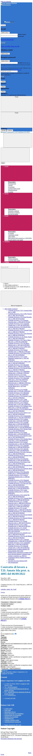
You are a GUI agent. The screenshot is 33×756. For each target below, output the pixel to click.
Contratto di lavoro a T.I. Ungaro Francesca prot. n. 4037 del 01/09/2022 (19, 522)
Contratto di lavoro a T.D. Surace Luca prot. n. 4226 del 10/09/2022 (19, 413)
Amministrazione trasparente (12, 722)
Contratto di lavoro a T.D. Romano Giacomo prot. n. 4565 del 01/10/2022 (19, 321)
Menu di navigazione (16, 305)
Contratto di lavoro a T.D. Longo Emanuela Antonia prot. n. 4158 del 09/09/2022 (18, 491)
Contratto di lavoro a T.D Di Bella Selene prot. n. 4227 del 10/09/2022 (20, 410)
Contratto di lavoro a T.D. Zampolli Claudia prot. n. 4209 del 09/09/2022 (18, 446)
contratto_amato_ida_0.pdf (8, 589)
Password (21, 36)
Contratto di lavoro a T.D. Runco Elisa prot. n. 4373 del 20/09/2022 (19, 354)
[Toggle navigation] (15, 155)
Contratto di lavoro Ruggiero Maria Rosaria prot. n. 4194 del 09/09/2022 (18, 487)
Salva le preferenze (15, 668)
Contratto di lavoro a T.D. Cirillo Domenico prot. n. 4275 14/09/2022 (18, 400)
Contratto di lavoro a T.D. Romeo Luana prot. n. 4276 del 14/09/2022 (20, 397)
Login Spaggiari (17, 69)
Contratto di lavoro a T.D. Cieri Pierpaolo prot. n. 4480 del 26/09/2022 (20, 334)
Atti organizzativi (13, 562)
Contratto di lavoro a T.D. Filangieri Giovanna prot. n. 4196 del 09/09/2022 (19, 481)
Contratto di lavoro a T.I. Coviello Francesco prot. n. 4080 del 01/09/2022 (19, 502)
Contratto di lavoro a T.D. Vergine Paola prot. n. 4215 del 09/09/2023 (19, 429)
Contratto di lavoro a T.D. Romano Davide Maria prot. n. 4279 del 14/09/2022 (18, 386)
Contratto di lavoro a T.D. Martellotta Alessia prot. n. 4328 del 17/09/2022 (19, 372)
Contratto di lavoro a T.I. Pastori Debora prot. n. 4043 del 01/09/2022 (19, 512)
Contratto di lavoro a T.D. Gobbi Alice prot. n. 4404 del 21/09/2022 (19, 347)
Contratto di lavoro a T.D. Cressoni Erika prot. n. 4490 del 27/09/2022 (20, 331)
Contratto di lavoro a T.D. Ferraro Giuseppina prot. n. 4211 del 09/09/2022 (19, 443)
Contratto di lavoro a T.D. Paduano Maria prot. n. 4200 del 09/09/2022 (20, 469)
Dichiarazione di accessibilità (12, 715)
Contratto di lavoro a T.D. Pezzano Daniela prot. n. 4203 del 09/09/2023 (18, 459)
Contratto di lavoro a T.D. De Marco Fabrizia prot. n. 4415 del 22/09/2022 (19, 344)
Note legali (7, 710)
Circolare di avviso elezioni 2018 (17, 561)
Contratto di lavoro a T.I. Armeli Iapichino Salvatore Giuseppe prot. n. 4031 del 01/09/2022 (19, 529)
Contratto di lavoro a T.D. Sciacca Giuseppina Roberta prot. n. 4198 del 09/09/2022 (19, 476)
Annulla (3, 130)
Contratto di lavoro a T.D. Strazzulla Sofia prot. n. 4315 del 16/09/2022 (18, 378)
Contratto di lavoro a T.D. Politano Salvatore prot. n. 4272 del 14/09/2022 (19, 403)
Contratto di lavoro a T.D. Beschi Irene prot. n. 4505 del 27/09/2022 (19, 327)
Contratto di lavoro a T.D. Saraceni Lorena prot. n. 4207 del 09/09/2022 (18, 449)
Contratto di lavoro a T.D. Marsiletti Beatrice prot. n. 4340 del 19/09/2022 (19, 365)
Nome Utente (22, 34)
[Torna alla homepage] (16, 132)
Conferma (9, 130)
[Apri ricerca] (17, 140)
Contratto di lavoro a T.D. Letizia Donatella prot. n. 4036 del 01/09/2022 (19, 525)
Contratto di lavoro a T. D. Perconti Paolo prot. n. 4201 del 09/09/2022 (20, 466)
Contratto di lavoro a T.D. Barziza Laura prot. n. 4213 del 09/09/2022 (20, 436)
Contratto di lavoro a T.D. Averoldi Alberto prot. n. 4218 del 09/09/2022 (18, 423)
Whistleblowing (9, 718)
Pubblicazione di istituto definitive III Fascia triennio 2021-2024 (18, 550)
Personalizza (4, 602)
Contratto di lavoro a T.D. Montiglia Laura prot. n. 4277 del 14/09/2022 (18, 393)
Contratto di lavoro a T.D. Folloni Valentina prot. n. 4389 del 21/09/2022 (19, 350)
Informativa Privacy (10, 712)
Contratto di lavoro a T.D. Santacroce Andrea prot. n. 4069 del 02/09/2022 (19, 505)
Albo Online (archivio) (11, 285)
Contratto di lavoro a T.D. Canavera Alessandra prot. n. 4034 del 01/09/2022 (19, 540)
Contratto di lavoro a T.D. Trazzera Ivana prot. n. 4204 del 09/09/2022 (20, 456)
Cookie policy (8, 708)
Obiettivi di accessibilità (11, 717)
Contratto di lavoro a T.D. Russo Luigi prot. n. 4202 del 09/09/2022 (19, 462)
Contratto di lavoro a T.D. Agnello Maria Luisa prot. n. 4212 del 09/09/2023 (20, 439)
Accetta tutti (7, 604)
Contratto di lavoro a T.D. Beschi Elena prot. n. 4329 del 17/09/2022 (19, 369)
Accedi (3, 25)
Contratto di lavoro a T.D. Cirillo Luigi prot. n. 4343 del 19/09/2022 (19, 362)
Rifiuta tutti (15, 602)
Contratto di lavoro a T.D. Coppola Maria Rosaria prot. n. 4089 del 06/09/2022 (20, 499)
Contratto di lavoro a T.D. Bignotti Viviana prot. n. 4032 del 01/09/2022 (18, 546)
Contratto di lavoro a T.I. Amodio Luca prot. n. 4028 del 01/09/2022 (19, 533)
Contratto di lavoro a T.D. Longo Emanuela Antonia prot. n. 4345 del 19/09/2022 (18, 358)
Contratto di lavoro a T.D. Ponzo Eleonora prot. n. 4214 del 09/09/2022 (19, 433)
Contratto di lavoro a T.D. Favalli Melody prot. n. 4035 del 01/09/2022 (20, 537)
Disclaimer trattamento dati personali (11, 738)
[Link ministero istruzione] (9, 3)
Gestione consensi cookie (11, 720)
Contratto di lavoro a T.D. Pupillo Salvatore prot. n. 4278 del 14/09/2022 (19, 390)
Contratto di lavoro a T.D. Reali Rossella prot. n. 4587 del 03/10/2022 (20, 317)
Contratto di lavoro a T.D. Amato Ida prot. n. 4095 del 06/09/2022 (18, 495)
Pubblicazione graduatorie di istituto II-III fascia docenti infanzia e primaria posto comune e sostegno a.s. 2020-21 (20, 554)
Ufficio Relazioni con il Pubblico (13, 713)
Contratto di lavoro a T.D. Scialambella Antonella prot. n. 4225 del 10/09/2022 (19, 416)
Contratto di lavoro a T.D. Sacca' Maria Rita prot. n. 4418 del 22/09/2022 (19, 341)
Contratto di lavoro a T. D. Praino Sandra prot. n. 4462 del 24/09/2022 (20, 337)
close (2, 163)
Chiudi (3, 81)
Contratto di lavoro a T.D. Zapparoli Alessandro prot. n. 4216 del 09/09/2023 (19, 426)
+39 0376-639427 (12, 687)
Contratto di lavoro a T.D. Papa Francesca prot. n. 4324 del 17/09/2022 (19, 375)
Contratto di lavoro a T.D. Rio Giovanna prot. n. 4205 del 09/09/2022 (20, 453)
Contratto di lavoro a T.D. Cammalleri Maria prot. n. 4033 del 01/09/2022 (19, 543)
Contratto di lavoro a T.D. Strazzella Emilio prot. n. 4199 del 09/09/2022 (18, 472)
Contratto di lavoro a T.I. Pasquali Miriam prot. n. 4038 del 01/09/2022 (20, 518)
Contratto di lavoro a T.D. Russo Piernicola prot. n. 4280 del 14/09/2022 (19, 382)
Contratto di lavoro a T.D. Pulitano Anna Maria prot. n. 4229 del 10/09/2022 (20, 406)
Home (6, 283)
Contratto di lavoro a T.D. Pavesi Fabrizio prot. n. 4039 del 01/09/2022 (20, 515)
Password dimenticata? (7, 39)
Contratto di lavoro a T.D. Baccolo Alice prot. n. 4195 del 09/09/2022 (20, 484)
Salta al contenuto (6, 1)
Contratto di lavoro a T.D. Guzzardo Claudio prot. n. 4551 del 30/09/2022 (19, 324)
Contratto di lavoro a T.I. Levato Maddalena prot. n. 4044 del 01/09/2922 (19, 509)
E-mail (20, 63)
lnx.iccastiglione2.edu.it (8, 634)
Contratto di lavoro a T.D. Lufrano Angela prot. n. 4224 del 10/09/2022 (18, 420)
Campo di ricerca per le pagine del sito (12, 265)
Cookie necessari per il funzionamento (12, 625)
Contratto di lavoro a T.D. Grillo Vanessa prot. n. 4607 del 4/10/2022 (20, 314)
